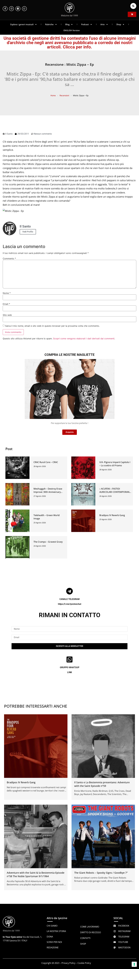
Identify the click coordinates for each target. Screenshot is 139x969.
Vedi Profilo (27, 231)
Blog (67, 24)
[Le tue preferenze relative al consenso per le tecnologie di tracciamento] (134, 964)
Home (53, 95)
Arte (102, 24)
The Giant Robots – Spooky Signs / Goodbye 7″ (101, 872)
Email (6, 304)
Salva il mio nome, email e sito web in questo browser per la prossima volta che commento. (52, 326)
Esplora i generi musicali (22, 24)
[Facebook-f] (5, 8)
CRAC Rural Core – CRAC (46, 462)
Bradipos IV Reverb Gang (112, 515)
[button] (133, 6)
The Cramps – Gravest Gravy (48, 541)
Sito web (7, 315)
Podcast (85, 24)
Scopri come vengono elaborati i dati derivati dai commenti (83, 338)
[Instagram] (11, 8)
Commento (9, 258)
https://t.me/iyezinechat (69, 604)
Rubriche (49, 24)
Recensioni (64, 95)
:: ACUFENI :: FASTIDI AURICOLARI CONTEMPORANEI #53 (115, 492)
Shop (118, 24)
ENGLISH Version (72, 30)
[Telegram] (17, 8)
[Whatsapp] (24, 8)
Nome (7, 293)
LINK (69, 672)
